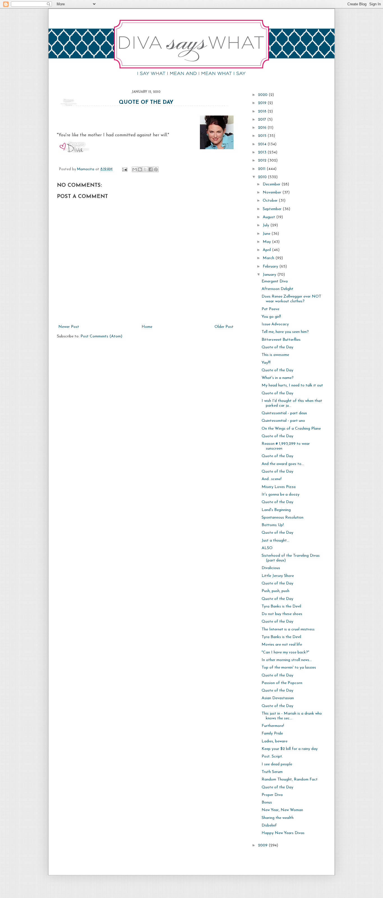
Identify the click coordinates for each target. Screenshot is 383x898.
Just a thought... (275, 540)
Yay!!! (266, 363)
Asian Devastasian (278, 698)
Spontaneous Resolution (282, 517)
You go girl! (271, 317)
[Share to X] (145, 169)
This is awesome (275, 355)
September (273, 209)
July (266, 225)
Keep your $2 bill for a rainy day (290, 749)
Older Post (224, 327)
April (267, 250)
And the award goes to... (283, 464)
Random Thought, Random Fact (290, 779)
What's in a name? (278, 378)
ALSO (267, 548)
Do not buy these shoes (282, 614)
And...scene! (272, 479)
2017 (262, 120)
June (267, 234)
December (272, 184)
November (272, 192)
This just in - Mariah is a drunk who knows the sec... (292, 716)
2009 (263, 845)
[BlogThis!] (140, 169)
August (269, 217)
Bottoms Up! (273, 525)
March (269, 258)
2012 (262, 160)
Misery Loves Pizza (279, 487)
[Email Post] (124, 169)
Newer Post (68, 327)
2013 (262, 152)
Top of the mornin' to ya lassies (289, 668)
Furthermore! (273, 726)
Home (147, 327)
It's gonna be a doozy (280, 494)
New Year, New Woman (282, 810)
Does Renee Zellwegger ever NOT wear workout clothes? (291, 298)
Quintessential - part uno (283, 421)
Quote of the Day (146, 102)
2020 (263, 95)
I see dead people (277, 764)
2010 (263, 177)
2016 (262, 128)
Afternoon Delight (277, 289)
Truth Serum (272, 772)
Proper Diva (272, 795)
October (271, 201)
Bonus (267, 802)
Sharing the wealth (278, 818)
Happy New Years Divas (283, 833)
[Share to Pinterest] (156, 169)
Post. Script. (272, 756)
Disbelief (269, 825)
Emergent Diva (275, 281)
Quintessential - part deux (284, 413)
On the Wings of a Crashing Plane (291, 429)
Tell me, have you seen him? (285, 332)
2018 (262, 111)
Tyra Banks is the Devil (281, 606)
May (267, 242)
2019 (262, 103)
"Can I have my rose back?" (285, 652)
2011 (262, 169)
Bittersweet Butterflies (281, 340)
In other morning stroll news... (287, 660)
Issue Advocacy (275, 324)
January (270, 275)
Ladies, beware (274, 741)
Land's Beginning (276, 510)
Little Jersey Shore (278, 576)
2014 (262, 144)
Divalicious (271, 568)
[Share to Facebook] (150, 169)
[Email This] (134, 169)
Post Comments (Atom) (101, 336)
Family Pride (272, 733)
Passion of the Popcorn (282, 683)
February (271, 266)
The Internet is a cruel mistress (288, 629)
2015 (262, 136)
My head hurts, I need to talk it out (292, 385)
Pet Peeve (270, 309)
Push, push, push (275, 591)
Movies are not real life (282, 645)
